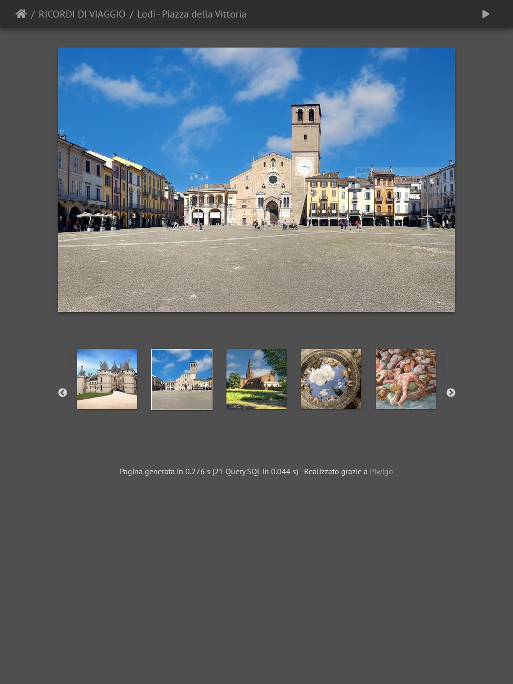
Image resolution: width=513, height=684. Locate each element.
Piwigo (381, 471)
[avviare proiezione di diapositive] (485, 14)
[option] (107, 379)
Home (21, 14)
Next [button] (451, 393)
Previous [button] (63, 393)
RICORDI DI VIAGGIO (82, 14)
